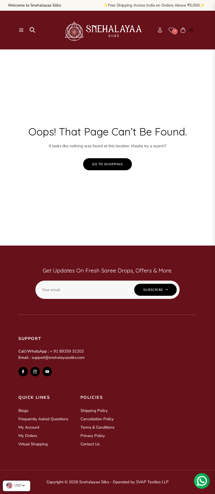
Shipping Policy (94, 410)
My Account (28, 427)
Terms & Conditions (97, 427)
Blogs (23, 410)
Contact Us (90, 444)
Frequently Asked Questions (43, 419)
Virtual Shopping (33, 444)
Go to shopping (107, 164)
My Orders (27, 435)
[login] (159, 30)
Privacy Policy (92, 435)
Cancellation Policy (97, 419)
